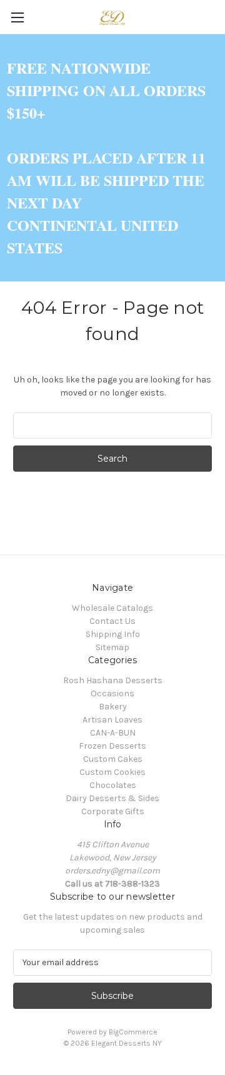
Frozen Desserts (112, 746)
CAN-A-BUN (113, 732)
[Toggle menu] (17, 17)
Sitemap (112, 647)
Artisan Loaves (112, 719)
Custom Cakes (112, 759)
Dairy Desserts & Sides (112, 798)
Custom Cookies (112, 772)
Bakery (113, 706)
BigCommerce (133, 1032)
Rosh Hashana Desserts (112, 680)
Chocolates (112, 785)
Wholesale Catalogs (112, 608)
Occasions (112, 693)
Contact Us (112, 621)
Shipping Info (113, 634)
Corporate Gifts (112, 811)
